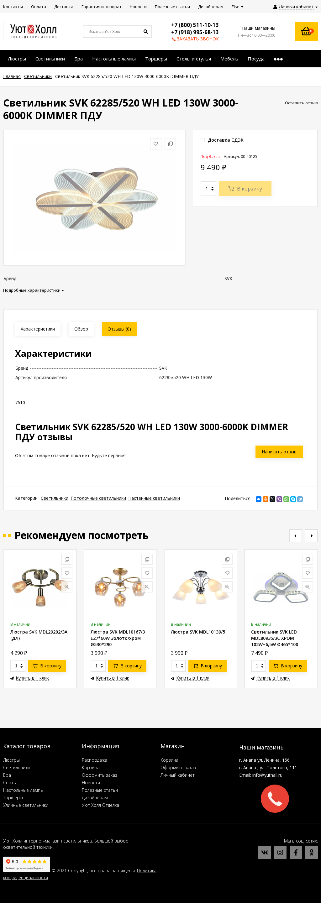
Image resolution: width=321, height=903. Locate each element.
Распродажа (94, 760)
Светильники (54, 498)
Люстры (11, 760)
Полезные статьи (100, 790)
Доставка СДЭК (225, 140)
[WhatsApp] (286, 499)
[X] (272, 499)
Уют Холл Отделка (100, 805)
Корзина (91, 767)
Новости (91, 783)
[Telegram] (300, 499)
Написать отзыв (279, 452)
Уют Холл (12, 841)
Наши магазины (258, 28)
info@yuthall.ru (267, 775)
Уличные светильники (25, 805)
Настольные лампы (23, 790)
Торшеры (13, 798)
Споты (10, 783)
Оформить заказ (99, 775)
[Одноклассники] (265, 499)
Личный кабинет (177, 775)
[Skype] (293, 499)
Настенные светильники (154, 498)
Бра (7, 775)
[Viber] (279, 499)
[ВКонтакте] (258, 499)
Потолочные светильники (98, 498)
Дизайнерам (95, 798)
